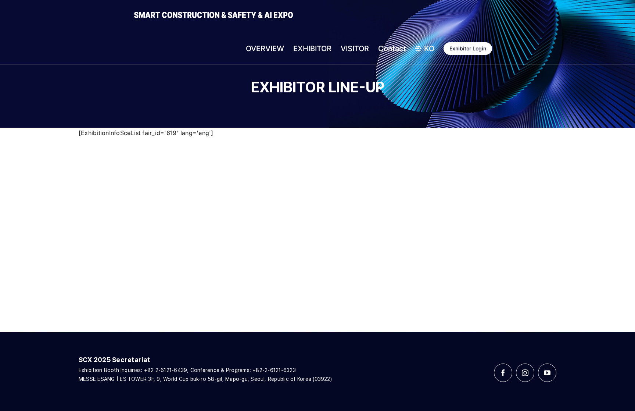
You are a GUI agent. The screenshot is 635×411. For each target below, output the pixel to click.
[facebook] (503, 373)
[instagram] (525, 373)
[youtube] (547, 373)
